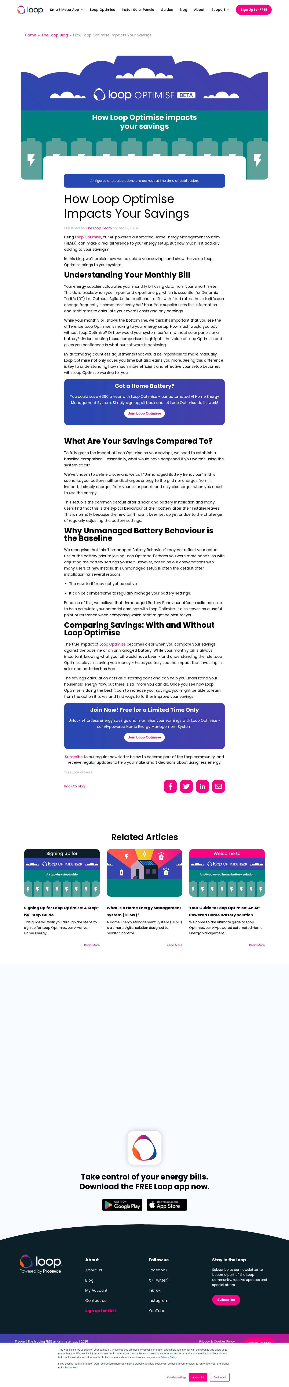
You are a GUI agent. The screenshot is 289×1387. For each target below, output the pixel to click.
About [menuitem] (199, 9)
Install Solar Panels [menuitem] (138, 9)
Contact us (95, 1300)
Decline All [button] (219, 1377)
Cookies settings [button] (176, 1377)
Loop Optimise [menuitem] (102, 9)
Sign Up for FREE (254, 9)
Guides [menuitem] (167, 9)
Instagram (158, 1300)
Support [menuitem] (218, 9)
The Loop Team (99, 228)
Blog (89, 1280)
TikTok (155, 1290)
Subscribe (74, 756)
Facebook (158, 1270)
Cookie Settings (259, 1343)
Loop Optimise (88, 237)
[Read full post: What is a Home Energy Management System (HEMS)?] (144, 873)
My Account (96, 1290)
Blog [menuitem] (183, 9)
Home (30, 35)
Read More (92, 945)
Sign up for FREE (101, 1310)
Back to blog (74, 786)
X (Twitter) (159, 1280)
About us (93, 1270)
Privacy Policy (169, 1357)
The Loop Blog (54, 35)
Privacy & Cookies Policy (217, 1341)
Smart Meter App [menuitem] (64, 9)
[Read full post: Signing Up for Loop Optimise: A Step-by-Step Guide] (62, 873)
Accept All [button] (198, 1377)
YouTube (157, 1310)
